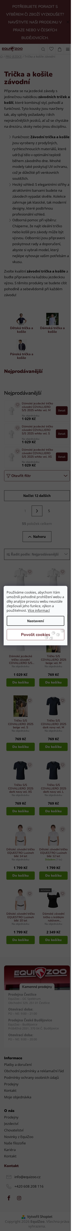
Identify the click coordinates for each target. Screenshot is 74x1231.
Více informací (39, 610)
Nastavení (35, 620)
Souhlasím (35, 634)
